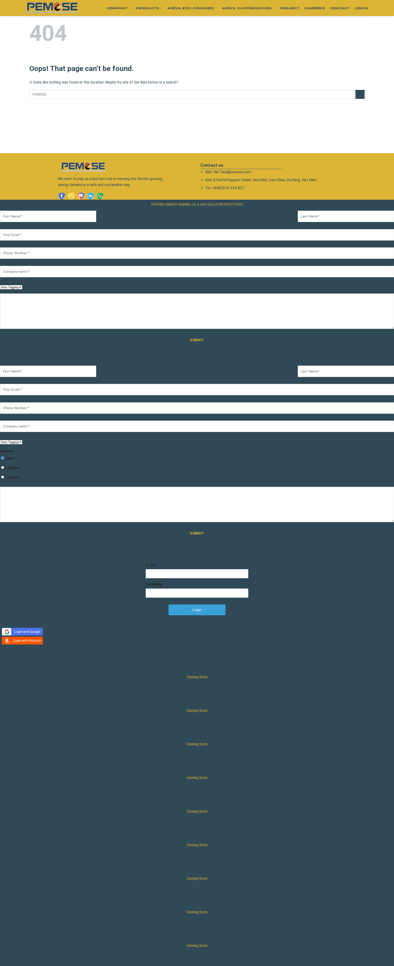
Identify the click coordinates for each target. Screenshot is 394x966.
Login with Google (27, 632)
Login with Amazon (27, 640)
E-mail (151, 565)
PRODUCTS (147, 8)
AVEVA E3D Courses (190, 8)
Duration (7, 451)
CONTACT (340, 8)
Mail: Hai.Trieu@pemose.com (228, 172)
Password (154, 584)
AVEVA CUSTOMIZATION (247, 8)
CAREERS (314, 8)
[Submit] (360, 94)
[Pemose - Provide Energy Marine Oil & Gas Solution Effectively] (52, 8)
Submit (197, 340)
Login (361, 8)
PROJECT (289, 8)
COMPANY (116, 8)
